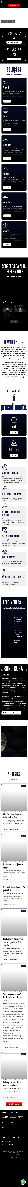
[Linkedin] (9, 1137)
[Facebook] (14, 1137)
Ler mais (5, 825)
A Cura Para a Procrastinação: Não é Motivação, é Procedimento (13, 815)
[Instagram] (19, 1137)
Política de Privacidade (14, 1156)
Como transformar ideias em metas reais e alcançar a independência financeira (13, 942)
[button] (13, 649)
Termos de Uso (4, 1156)
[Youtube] (4, 1137)
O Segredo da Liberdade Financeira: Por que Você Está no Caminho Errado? (14, 889)
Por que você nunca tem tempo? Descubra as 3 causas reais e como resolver (13, 997)
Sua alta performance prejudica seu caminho (13, 866)
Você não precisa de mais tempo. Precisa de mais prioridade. (12, 1084)
